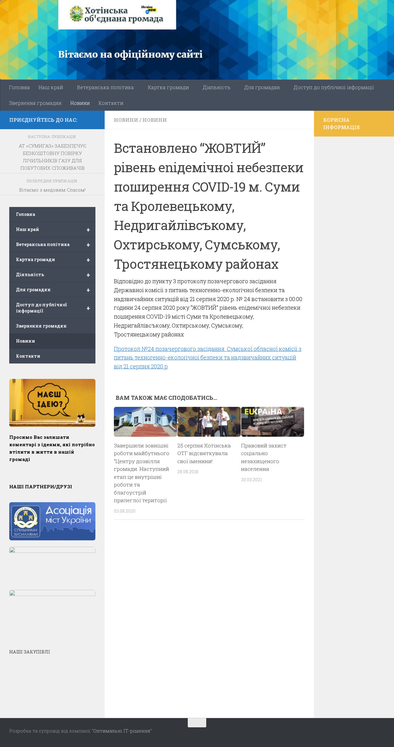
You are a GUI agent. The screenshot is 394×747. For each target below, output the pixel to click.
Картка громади (168, 87)
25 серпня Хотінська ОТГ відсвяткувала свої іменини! (204, 453)
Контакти (110, 103)
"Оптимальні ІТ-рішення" (122, 731)
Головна (19, 87)
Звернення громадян (35, 103)
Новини (80, 103)
